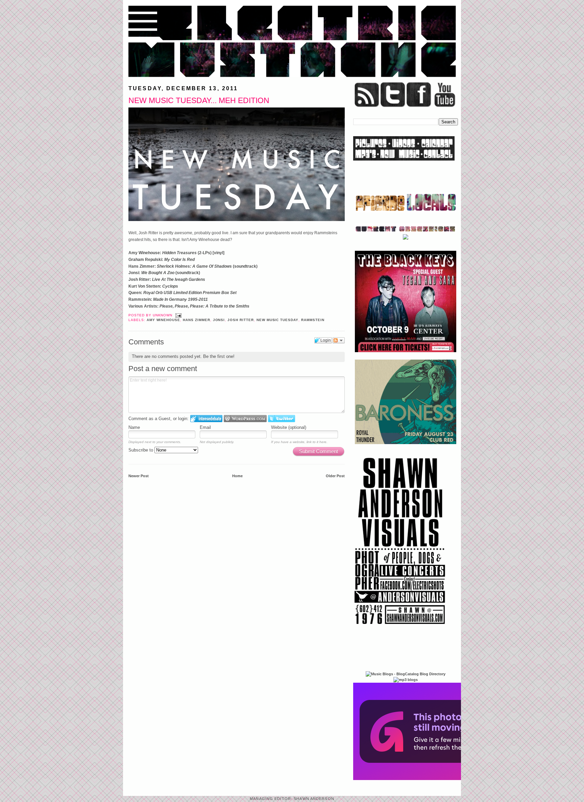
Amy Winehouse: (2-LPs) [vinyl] (176, 252)
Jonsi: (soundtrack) (164, 272)
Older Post (335, 476)
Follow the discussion (339, 340)
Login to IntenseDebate (206, 418)
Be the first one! (219, 356)
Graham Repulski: (161, 259)
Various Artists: (188, 306)
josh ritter (240, 320)
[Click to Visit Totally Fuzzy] (426, 779)
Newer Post (138, 476)
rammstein (312, 320)
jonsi (219, 320)
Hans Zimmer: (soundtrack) (193, 266)
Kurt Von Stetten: (153, 286)
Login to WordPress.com (245, 418)
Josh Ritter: (166, 279)
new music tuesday (277, 320)
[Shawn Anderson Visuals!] (400, 627)
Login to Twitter (281, 418)
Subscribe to (141, 450)
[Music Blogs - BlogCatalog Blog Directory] (405, 674)
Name (134, 427)
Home (237, 476)
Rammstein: (168, 299)
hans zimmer (196, 320)
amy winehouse (163, 320)
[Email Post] (177, 315)
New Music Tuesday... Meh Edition (198, 100)
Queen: (182, 292)
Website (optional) (288, 427)
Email (205, 427)
